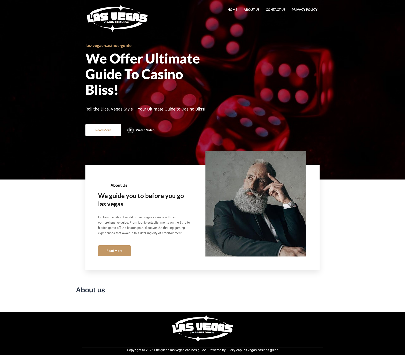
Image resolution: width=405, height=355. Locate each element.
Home (232, 9)
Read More (103, 130)
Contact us (275, 9)
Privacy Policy (304, 9)
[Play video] (130, 130)
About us (251, 9)
